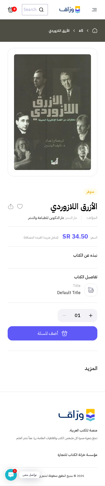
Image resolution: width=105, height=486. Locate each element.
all (81, 30)
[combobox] (35, 9)
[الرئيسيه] (94, 30)
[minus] (64, 315)
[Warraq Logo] (70, 10)
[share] (11, 206)
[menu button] (94, 10)
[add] (90, 315)
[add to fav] (20, 206)
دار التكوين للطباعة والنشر (46, 217)
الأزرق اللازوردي (59, 30)
